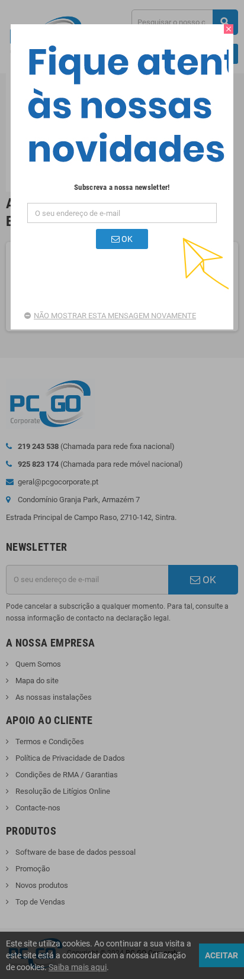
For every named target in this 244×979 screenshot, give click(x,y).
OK (126, 239)
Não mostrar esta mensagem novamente (115, 315)
